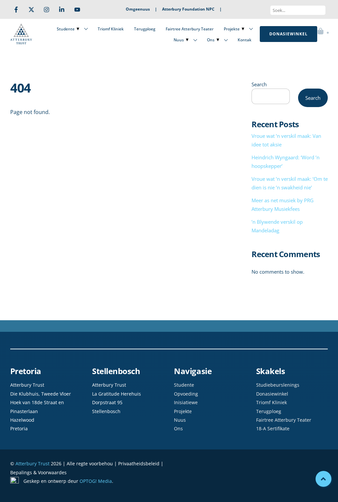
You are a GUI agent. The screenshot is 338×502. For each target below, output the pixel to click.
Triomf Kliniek (111, 29)
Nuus (179, 40)
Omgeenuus (138, 9)
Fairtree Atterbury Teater (190, 29)
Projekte (232, 29)
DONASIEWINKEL (288, 34)
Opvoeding (186, 394)
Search (259, 84)
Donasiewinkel (272, 394)
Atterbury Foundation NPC (188, 9)
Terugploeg (144, 29)
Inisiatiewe (186, 402)
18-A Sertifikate (272, 428)
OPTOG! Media (96, 481)
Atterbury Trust (33, 463)
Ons (211, 40)
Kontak (245, 40)
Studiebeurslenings (277, 385)
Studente (66, 29)
